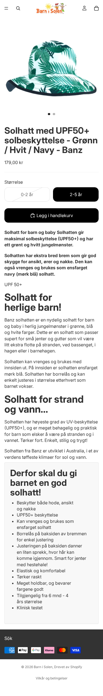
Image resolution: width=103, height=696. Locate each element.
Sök (8, 638)
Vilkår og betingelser (52, 678)
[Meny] (6, 8)
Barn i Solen (43, 667)
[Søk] (18, 8)
